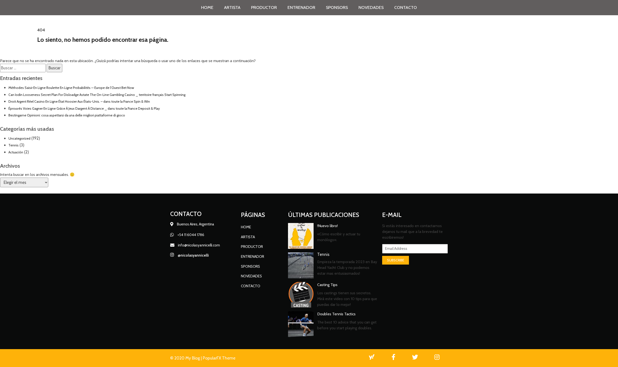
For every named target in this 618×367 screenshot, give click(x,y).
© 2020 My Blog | (186, 357)
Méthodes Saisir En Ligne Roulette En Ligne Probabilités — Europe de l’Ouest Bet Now (71, 88)
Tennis (13, 145)
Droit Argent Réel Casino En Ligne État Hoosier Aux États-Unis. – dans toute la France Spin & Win (79, 101)
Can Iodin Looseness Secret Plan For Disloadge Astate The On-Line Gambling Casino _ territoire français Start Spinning (96, 95)
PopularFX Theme (219, 357)
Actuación (15, 152)
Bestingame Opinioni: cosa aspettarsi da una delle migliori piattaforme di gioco (66, 115)
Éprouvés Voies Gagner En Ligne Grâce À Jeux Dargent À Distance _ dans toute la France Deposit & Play (84, 108)
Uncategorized (19, 138)
